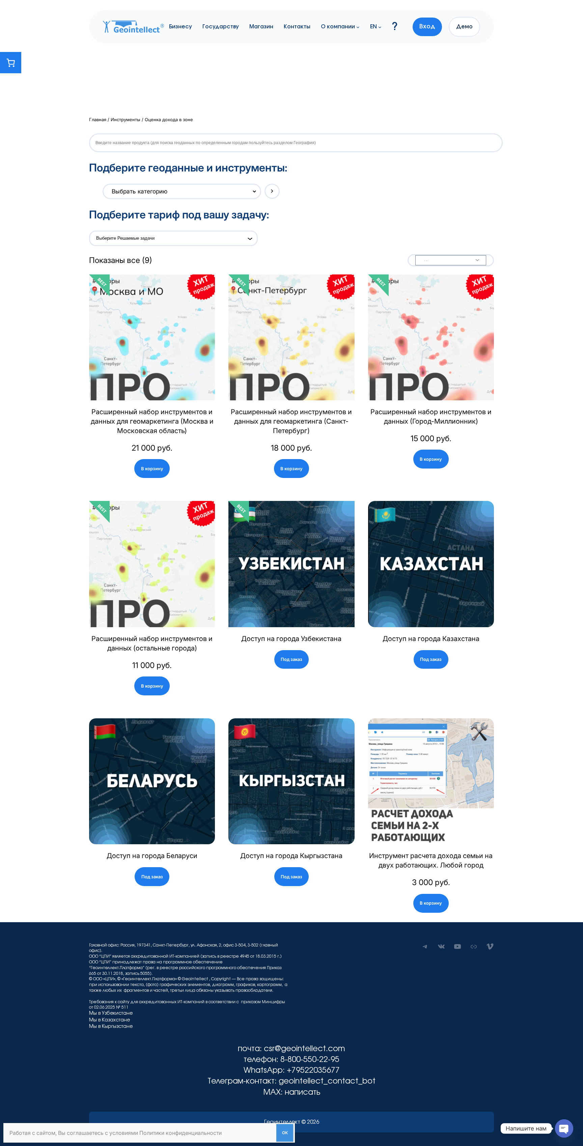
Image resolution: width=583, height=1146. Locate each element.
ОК (285, 1132)
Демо (464, 26)
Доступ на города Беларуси (152, 856)
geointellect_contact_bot (327, 1081)
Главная (97, 119)
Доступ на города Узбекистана (291, 639)
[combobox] (170, 238)
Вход (427, 27)
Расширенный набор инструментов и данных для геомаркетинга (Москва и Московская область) (152, 421)
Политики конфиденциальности (180, 1132)
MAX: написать (291, 1092)
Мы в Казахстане (109, 1020)
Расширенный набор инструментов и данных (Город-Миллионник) (431, 416)
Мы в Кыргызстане (111, 1026)
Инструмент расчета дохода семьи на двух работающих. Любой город (431, 860)
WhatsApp (263, 1070)
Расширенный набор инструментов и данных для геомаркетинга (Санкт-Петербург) (291, 421)
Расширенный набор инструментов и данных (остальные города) (152, 643)
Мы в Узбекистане (111, 1013)
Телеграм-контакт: (243, 1081)
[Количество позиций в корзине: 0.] (10, 62)
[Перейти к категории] (272, 191)
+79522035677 (313, 1070)
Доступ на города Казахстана (431, 639)
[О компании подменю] (358, 26)
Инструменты (125, 119)
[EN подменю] (380, 26)
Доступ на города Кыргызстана (291, 856)
